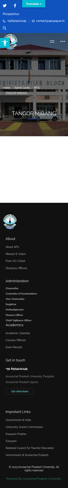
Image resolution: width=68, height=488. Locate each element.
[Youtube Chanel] (23, 399)
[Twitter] (5, 399)
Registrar (11, 304)
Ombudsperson (15, 309)
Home (6, 87)
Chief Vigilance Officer (19, 320)
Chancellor (12, 288)
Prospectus (11, 14)
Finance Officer (14, 315)
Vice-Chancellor (15, 299)
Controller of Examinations (21, 293)
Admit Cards (22, 87)
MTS (37, 87)
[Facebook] (11, 399)
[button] (5, 43)
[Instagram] (17, 399)
